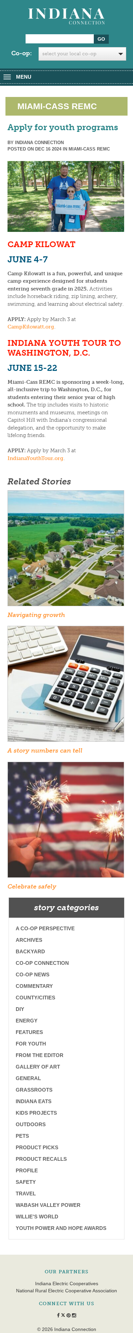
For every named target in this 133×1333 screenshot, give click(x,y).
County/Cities (35, 997)
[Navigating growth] (66, 550)
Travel (26, 1193)
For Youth (31, 1044)
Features (29, 1032)
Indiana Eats (33, 1101)
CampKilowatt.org (31, 327)
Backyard (30, 951)
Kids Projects (36, 1113)
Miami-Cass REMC (89, 149)
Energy (27, 1020)
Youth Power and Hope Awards (61, 1228)
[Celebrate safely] (66, 822)
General (28, 1078)
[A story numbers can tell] (66, 686)
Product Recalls (41, 1159)
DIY (20, 1009)
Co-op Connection (42, 963)
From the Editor (39, 1055)
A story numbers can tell (45, 750)
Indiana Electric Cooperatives (66, 1283)
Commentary (34, 986)
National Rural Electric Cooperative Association (66, 1290)
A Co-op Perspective (45, 928)
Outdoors (31, 1124)
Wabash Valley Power (48, 1205)
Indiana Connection (39, 142)
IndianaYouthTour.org (35, 458)
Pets (22, 1136)
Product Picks (37, 1147)
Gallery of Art (38, 1067)
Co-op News (32, 974)
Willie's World (37, 1216)
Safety (26, 1182)
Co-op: (21, 53)
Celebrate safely (32, 886)
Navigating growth (36, 615)
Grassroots (34, 1090)
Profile (27, 1170)
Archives (29, 940)
